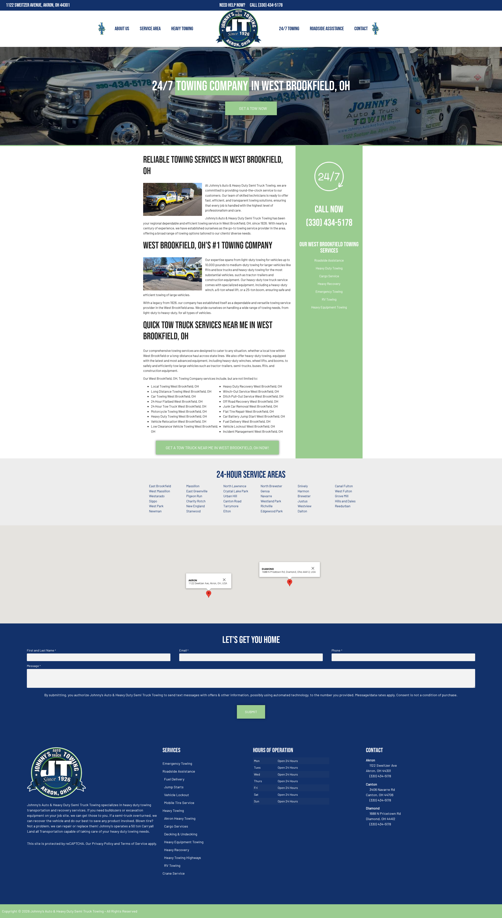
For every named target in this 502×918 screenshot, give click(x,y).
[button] (208, 594)
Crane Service (174, 873)
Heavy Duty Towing (329, 268)
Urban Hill (230, 496)
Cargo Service (329, 276)
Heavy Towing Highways (182, 857)
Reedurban (342, 506)
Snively (303, 486)
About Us (122, 29)
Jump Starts (174, 787)
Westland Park (271, 501)
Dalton (302, 511)
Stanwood (193, 511)
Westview (304, 506)
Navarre (266, 496)
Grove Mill (341, 496)
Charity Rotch (196, 501)
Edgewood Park (272, 511)
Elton (227, 511)
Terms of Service (134, 843)
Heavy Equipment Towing (329, 307)
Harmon (303, 491)
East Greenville (196, 491)
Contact (361, 29)
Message (34, 665)
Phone (337, 650)
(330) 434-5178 (270, 5)
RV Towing (329, 299)
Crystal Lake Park (235, 491)
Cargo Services (176, 826)
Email (183, 650)
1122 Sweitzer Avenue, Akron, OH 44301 (38, 5)
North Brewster (271, 486)
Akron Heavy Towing (180, 818)
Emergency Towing (329, 291)
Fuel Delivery (174, 779)
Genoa (265, 491)
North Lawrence (234, 486)
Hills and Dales (345, 501)
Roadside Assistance (327, 29)
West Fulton (343, 491)
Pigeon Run (194, 496)
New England (195, 506)
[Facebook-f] (488, 5)
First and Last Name (41, 650)
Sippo (153, 501)
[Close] (224, 579)
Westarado (157, 496)
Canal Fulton (344, 486)
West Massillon (159, 491)
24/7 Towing (289, 29)
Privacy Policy (102, 843)
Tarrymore (230, 506)
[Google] (496, 5)
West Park (156, 506)
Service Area (150, 29)
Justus (302, 501)
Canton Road (232, 501)
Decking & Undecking (180, 834)
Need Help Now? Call (238, 5)
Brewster (304, 496)
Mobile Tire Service (179, 802)
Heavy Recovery (329, 284)
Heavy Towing (182, 29)
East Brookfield (160, 486)
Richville (267, 506)
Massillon (192, 486)
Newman (155, 511)
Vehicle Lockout (176, 795)
